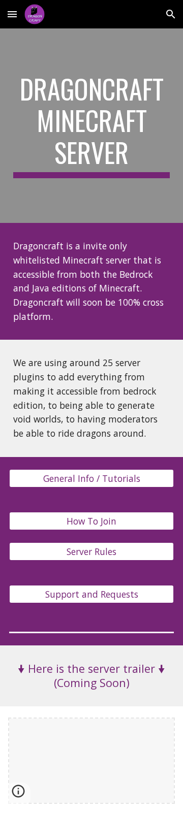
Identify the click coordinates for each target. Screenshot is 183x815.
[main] (91, 125)
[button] (12, 14)
